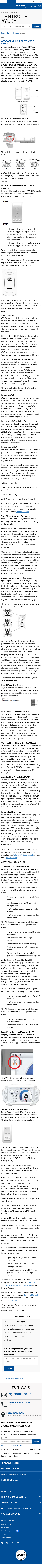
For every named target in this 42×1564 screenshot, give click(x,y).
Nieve (19, 2)
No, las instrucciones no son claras (20, 1329)
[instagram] (7, 1543)
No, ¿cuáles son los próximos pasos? (21, 1332)
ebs (22, 1378)
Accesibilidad (6, 1538)
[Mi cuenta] (35, 6)
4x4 (13, 1377)
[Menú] (2, 6)
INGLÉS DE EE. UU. (9, 1480)
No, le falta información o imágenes (20, 1325)
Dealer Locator (22, 511)
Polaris (3, 2)
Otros (9, 1340)
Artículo (22, 33)
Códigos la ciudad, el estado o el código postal (18, 1436)
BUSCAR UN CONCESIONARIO (14, 1474)
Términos (4, 1534)
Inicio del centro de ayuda (10, 33)
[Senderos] (21, 6)
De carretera (27, 2)
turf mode (31, 1377)
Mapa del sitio (6, 1524)
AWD (18, 1377)
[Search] (32, 6)
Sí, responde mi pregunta (16, 1321)
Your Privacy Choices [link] (8, 1531)
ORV (19, 1378)
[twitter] (12, 1543)
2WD (36, 1377)
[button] (21, 1395)
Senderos (11, 2)
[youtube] (18, 1543)
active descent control (12, 1378)
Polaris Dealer (11, 857)
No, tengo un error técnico (17, 1336)
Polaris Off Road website (23, 855)
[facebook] (2, 1543)
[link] (21, 1491)
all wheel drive (24, 1377)
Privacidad (5, 1528)
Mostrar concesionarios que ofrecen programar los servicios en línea (20, 1454)
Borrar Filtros (35, 1449)
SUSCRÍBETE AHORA (10, 1468)
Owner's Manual (31, 1295)
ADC (3, 1378)
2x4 (16, 1377)
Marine (35, 2)
